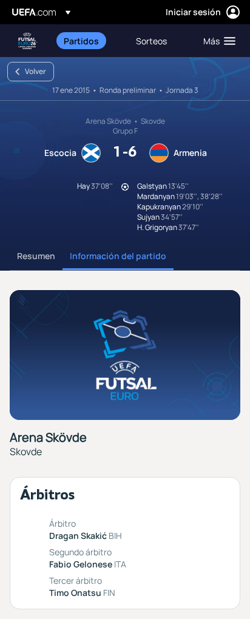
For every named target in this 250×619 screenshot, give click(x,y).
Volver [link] (35, 71)
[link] (81, 41)
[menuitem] (89, 41)
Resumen (36, 255)
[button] (216, 41)
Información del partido (118, 255)
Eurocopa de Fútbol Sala (28, 41)
